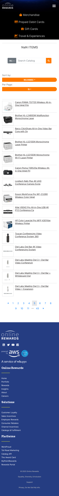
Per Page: (8, 84)
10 (22, 308)
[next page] (43, 308)
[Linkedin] (3, 344)
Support (29, 482)
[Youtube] (13, 344)
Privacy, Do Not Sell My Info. (29, 487)
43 (37, 308)
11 (28, 308)
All (11, 60)
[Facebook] (17, 344)
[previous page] (8, 303)
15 (29, 89)
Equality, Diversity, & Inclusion (29, 477)
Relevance (29, 79)
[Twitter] (8, 344)
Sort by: (7, 75)
